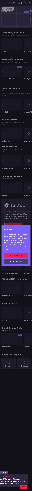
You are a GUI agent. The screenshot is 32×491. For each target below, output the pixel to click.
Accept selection (16, 255)
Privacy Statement (12, 247)
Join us (23, 487)
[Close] (27, 472)
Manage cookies (16, 261)
